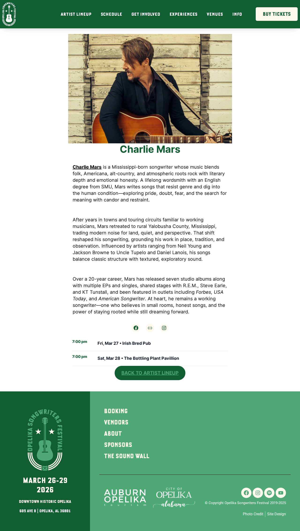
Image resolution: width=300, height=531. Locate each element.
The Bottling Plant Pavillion (151, 358)
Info (237, 14)
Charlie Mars (87, 167)
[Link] (150, 328)
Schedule (111, 14)
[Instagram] (164, 328)
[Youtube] (281, 493)
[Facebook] (136, 328)
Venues (215, 14)
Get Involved (145, 14)
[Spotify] (269, 493)
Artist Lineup (76, 14)
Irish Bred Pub (136, 343)
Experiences (183, 14)
